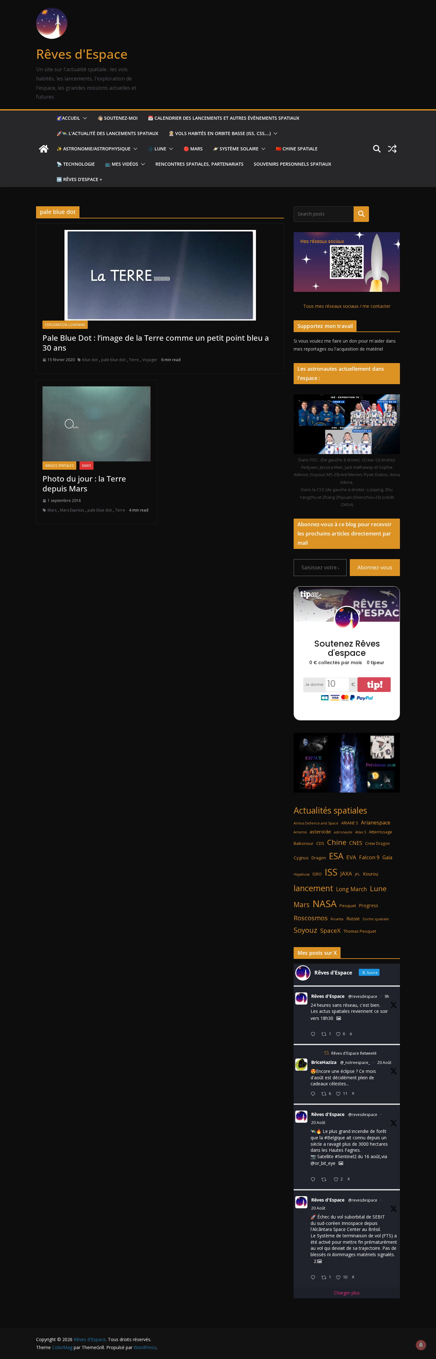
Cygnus (301, 858)
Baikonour (303, 843)
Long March (351, 889)
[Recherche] (361, 214)
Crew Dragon (377, 843)
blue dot (90, 359)
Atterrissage (380, 832)
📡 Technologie (75, 164)
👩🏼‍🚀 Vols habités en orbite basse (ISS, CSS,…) (220, 133)
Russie (353, 918)
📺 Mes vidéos (121, 164)
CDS (320, 843)
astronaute (343, 832)
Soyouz (305, 930)
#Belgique (334, 1138)
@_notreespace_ (355, 1062)
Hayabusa (302, 874)
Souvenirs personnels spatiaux (292, 164)
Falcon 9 (369, 857)
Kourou (370, 874)
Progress (368, 905)
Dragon (319, 858)
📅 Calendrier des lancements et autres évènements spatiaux (223, 118)
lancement (313, 888)
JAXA (346, 873)
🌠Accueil (68, 118)
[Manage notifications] (421, 1345)
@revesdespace (362, 996)
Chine (336, 842)
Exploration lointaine (65, 325)
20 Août (384, 1062)
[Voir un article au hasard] (392, 148)
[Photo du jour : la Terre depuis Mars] (96, 423)
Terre (134, 359)
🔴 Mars (193, 149)
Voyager (149, 359)
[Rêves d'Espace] (43, 148)
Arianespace (375, 822)
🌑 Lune (157, 149)
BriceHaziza (323, 1062)
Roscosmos (311, 917)
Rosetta (337, 918)
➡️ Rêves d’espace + (79, 179)
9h (387, 996)
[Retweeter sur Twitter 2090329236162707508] (326, 1179)
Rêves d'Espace (82, 54)
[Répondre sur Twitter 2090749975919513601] (314, 1034)
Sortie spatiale (376, 918)
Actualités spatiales (330, 810)
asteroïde (320, 831)
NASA (324, 903)
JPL (357, 874)
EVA (351, 857)
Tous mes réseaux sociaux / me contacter (346, 306)
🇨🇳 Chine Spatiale (297, 149)
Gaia (387, 857)
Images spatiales (59, 465)
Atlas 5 (360, 832)
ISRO (317, 874)
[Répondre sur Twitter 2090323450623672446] (314, 1277)
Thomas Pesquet (359, 931)
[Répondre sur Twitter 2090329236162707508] (314, 1179)
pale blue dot (113, 359)
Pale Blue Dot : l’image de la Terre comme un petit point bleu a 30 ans (155, 342)
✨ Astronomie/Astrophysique (93, 149)
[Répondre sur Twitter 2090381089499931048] (314, 1094)
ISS (331, 872)
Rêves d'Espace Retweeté (354, 1053)
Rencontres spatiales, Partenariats (199, 164)
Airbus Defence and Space (316, 823)
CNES (355, 843)
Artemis (300, 832)
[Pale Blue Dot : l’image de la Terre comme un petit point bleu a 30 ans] (160, 275)
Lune (378, 888)
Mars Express (72, 510)
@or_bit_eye (323, 1163)
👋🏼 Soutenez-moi (117, 118)
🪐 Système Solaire (236, 149)
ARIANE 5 (349, 823)
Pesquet (348, 905)
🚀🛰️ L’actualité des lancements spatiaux (107, 133)
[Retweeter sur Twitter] (326, 1053)
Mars (86, 465)
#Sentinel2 (346, 1156)
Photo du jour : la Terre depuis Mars (84, 483)
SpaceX (330, 930)
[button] (83, 118)
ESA (336, 856)
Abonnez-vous (374, 567)
